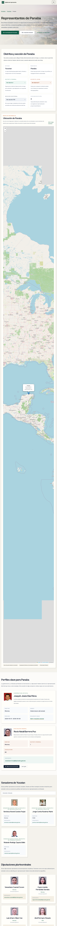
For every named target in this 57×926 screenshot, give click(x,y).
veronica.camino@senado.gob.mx (12, 822)
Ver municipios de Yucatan (10, 32)
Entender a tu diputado (43, 32)
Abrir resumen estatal (37, 719)
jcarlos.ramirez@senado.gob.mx (40, 822)
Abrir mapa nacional (51, 123)
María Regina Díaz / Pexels (51, 37)
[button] (28, 393)
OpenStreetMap (45, 662)
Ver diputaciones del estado (11, 766)
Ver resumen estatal (27, 32)
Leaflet (39, 662)
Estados (3, 11)
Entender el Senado (7, 793)
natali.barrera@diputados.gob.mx (15, 761)
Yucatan (9, 11)
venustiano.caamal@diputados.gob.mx (13, 897)
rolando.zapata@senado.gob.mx (12, 853)
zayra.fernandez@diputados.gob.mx (41, 899)
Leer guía (24, 766)
